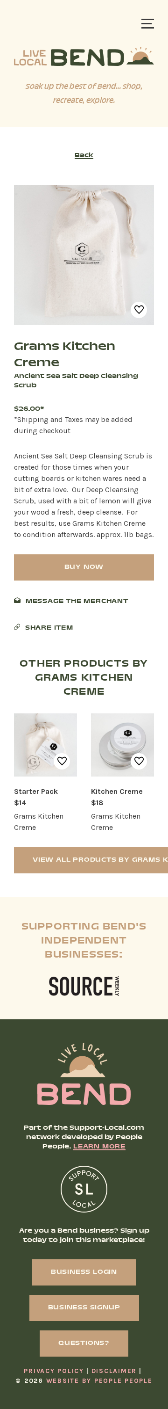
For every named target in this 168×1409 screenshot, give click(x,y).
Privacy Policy (54, 1371)
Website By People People (99, 1381)
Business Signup (84, 1308)
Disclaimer (114, 1371)
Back (84, 155)
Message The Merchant (77, 601)
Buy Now (84, 567)
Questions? (84, 1343)
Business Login (84, 1272)
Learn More (99, 1147)
